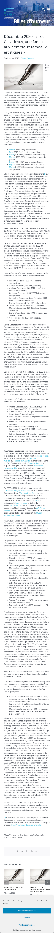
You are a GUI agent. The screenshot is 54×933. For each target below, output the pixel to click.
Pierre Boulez (42, 456)
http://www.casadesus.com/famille (26, 825)
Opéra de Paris (34, 463)
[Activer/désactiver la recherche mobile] (43, 9)
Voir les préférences (27, 925)
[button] (6, 882)
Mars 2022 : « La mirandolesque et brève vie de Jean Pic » (40, 889)
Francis (12, 149)
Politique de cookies (20, 930)
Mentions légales (35, 930)
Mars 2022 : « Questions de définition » (13, 888)
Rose (11, 152)
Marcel (12, 157)
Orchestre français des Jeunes (17, 490)
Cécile (12, 162)
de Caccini (29, 493)
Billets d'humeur (27, 58)
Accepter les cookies (27, 910)
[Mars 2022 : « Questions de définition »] (14, 870)
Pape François (21, 503)
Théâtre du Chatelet (22, 461)
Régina (12, 164)
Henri (11, 154)
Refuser (27, 918)
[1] (44, 174)
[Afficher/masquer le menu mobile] (48, 9)
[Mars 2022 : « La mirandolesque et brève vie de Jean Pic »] (40, 870)
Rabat (37, 500)
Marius (12, 167)
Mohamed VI (15, 505)
